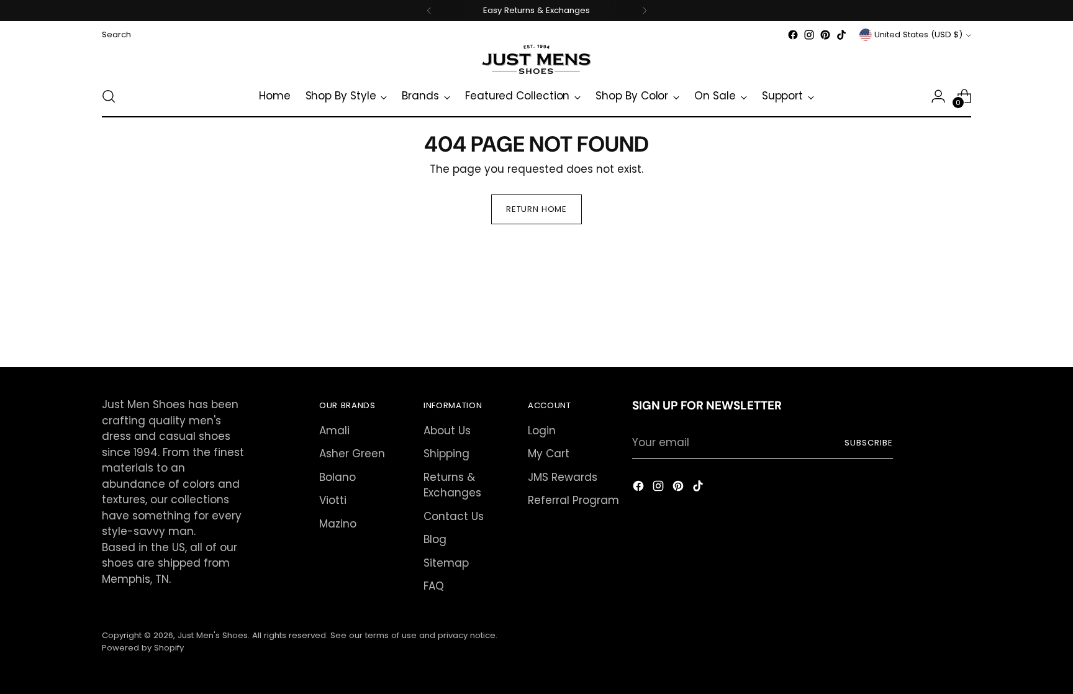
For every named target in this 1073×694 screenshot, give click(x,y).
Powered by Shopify (143, 648)
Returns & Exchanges (452, 485)
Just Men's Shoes (213, 635)
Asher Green (352, 453)
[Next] (644, 10)
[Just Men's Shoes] (536, 59)
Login (542, 430)
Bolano (337, 477)
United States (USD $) (918, 34)
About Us (447, 430)
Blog (434, 539)
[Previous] (429, 10)
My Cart (548, 453)
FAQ (433, 585)
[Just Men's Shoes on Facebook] (793, 34)
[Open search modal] (108, 96)
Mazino (337, 523)
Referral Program (573, 500)
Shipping (446, 453)
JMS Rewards (562, 477)
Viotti (332, 500)
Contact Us (453, 516)
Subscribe (868, 443)
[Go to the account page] (938, 96)
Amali (334, 430)
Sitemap (446, 562)
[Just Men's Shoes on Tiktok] (841, 34)
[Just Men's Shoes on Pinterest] (825, 34)
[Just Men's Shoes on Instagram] (809, 34)
